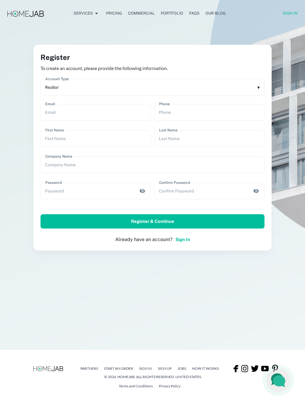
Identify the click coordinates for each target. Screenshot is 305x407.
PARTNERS (89, 368)
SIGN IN (145, 368)
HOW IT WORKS (205, 368)
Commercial (141, 13)
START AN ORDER (118, 368)
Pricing (114, 13)
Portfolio (172, 13)
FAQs (194, 13)
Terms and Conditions (136, 386)
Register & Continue (152, 221)
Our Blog (216, 13)
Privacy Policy (169, 386)
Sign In (290, 13)
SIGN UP (165, 368)
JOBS (182, 368)
